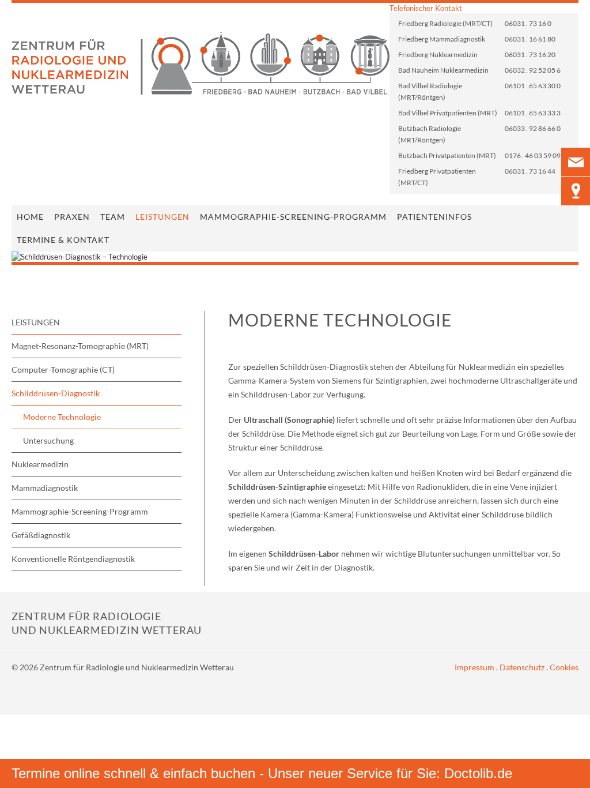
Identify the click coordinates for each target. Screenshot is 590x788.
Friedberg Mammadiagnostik (441, 39)
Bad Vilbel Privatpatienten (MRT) (447, 112)
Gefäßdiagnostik (41, 535)
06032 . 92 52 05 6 (533, 70)
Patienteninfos (434, 217)
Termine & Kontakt (63, 240)
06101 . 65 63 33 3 (533, 112)
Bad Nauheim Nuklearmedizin (443, 70)
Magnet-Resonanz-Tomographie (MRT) (80, 346)
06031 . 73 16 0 (528, 23)
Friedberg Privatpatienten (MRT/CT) (437, 177)
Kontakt (575, 162)
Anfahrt (575, 191)
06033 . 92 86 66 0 (533, 128)
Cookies (564, 667)
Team (112, 217)
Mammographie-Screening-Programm (293, 217)
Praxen (72, 217)
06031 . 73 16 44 (530, 171)
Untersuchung (48, 440)
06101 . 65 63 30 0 (533, 85)
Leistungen (162, 217)
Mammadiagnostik (45, 488)
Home (30, 217)
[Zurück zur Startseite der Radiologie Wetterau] (200, 63)
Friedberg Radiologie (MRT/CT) (445, 23)
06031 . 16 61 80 (530, 39)
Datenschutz (522, 667)
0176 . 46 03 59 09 (533, 155)
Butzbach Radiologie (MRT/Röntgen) (429, 134)
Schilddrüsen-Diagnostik (56, 393)
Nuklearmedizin (40, 464)
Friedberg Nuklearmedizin (438, 54)
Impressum (474, 667)
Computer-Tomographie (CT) (63, 369)
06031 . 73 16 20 (530, 54)
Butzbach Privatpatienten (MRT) (447, 155)
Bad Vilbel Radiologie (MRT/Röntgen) (430, 91)
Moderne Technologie (62, 417)
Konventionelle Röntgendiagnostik (73, 559)
